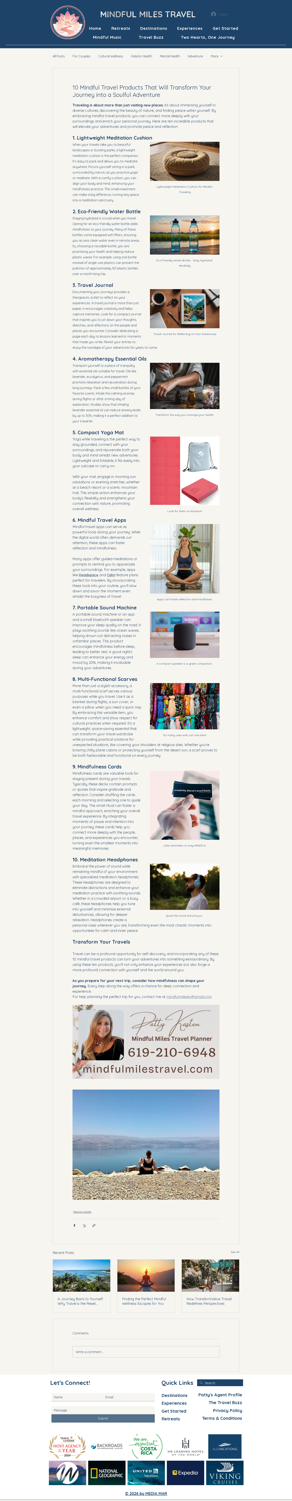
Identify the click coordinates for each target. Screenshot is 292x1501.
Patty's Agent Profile (220, 1395)
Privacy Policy (227, 1410)
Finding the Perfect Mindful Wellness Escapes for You (144, 1301)
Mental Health (170, 56)
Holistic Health (141, 56)
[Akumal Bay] (81, 1276)
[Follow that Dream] (210, 1276)
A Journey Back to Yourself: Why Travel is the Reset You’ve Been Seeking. (80, 1301)
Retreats (170, 1419)
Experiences (174, 1403)
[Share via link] (94, 1225)
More (214, 56)
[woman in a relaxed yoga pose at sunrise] (146, 1276)
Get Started (173, 1411)
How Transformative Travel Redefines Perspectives (209, 1301)
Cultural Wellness (110, 56)
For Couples (81, 56)
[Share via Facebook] (74, 1225)
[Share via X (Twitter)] (84, 1225)
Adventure (195, 56)
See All (235, 1252)
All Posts (59, 56)
